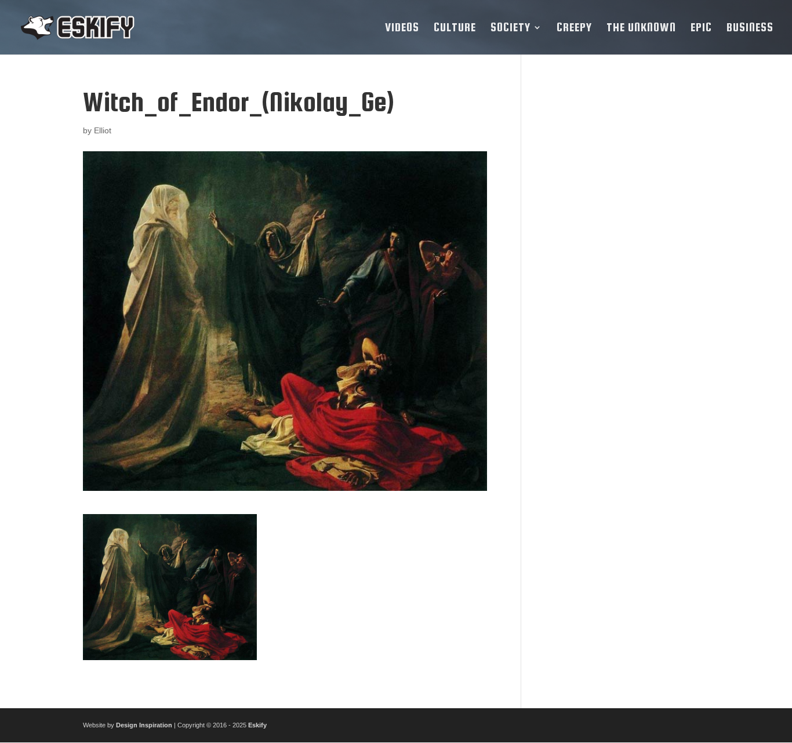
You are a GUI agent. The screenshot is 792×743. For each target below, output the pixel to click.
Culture (455, 28)
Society (511, 28)
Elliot (102, 130)
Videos (402, 28)
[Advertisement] (624, 261)
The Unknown (641, 28)
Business (749, 28)
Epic (701, 28)
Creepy (574, 28)
